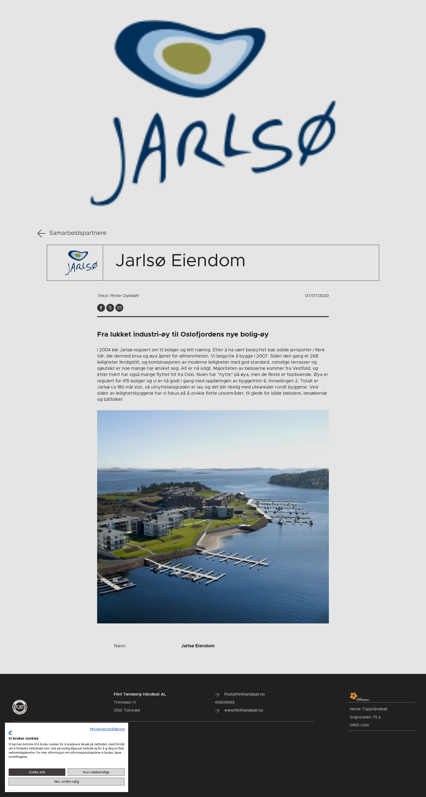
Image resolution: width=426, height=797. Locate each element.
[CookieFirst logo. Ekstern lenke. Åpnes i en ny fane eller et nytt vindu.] (10, 733)
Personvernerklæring (107, 729)
